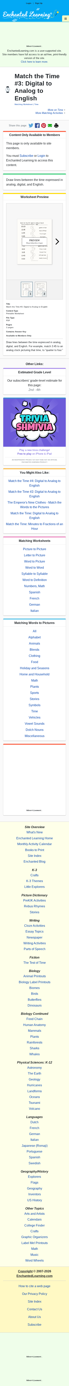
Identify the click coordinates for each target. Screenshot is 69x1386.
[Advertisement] (34, 34)
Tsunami (34, 1102)
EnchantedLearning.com (34, 1276)
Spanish (34, 592)
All (34, 631)
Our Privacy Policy (34, 1293)
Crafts (34, 875)
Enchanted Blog (34, 861)
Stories (34, 699)
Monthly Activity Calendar (34, 844)
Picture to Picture (34, 549)
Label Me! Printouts (34, 1243)
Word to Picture (34, 561)
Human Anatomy (34, 1025)
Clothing (34, 655)
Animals (34, 643)
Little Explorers (34, 886)
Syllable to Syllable (34, 573)
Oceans (34, 1097)
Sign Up (38, 3)
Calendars (34, 1219)
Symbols (34, 705)
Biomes (34, 988)
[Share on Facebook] (37, 125)
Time (36, 104)
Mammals (34, 1030)
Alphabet (34, 637)
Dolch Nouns (35, 729)
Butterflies (34, 999)
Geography (34, 1188)
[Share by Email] (50, 125)
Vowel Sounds (34, 723)
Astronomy (34, 1067)
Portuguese (34, 1151)
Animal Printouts (34, 976)
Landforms (34, 1091)
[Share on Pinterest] (43, 125)
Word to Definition (34, 580)
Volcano (34, 1108)
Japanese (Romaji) (35, 1145)
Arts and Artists (34, 1213)
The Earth (34, 1073)
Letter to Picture (34, 555)
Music (34, 1254)
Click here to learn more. (34, 61)
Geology (34, 1079)
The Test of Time (34, 962)
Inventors (34, 1194)
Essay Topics (34, 931)
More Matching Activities (49, 113)
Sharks (34, 1048)
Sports (34, 692)
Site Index (34, 855)
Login (28, 3)
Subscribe (26, 155)
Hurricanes (34, 1085)
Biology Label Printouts (34, 982)
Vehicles (34, 717)
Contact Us (34, 1309)
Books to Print (34, 850)
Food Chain (34, 1019)
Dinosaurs (35, 1005)
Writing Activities (34, 943)
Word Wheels (34, 1260)
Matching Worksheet (24, 104)
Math (34, 680)
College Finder (34, 1225)
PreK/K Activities (34, 900)
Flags (34, 1182)
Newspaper (34, 937)
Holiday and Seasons (34, 668)
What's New (34, 832)
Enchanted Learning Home (34, 838)
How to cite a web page (34, 1286)
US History (34, 1200)
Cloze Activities (34, 925)
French (34, 598)
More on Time (55, 109)
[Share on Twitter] (31, 125)
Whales (34, 1054)
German (34, 604)
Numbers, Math (34, 586)
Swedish (34, 1163)
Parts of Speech (34, 949)
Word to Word (34, 567)
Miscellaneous (34, 736)
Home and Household (34, 674)
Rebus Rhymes (34, 906)
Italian (34, 610)
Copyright (25, 1271)
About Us (34, 1317)
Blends (34, 649)
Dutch (34, 1122)
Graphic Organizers (34, 1237)
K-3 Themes (34, 881)
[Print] (56, 125)
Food (34, 662)
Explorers (34, 1176)
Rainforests (34, 1042)
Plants (34, 686)
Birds (34, 993)
